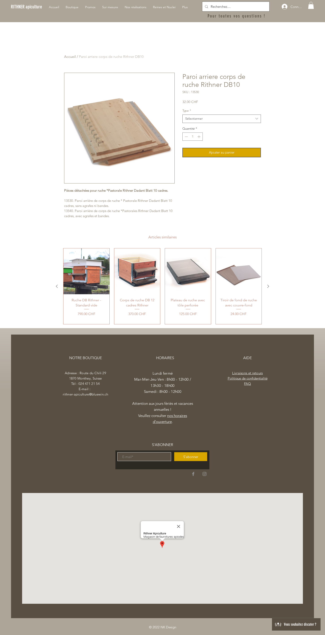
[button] (311, 5)
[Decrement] (186, 136)
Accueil (70, 57)
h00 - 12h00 (171, 391)
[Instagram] (204, 474)
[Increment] (199, 136)
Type (186, 111)
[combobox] (221, 119)
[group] (162, 286)
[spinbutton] (193, 136)
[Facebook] (193, 474)
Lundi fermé (163, 373)
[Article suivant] (268, 286)
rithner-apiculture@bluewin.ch (85, 394)
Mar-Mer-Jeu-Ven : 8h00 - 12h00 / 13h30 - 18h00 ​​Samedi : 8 (162, 385)
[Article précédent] (56, 286)
